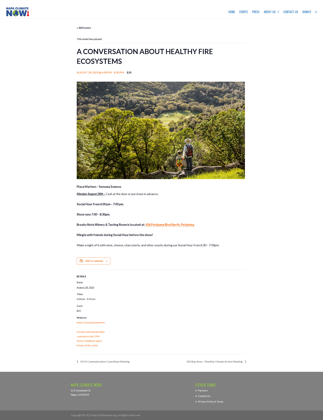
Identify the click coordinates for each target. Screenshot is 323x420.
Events (243, 12)
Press (255, 12)
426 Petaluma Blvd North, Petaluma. (170, 224)
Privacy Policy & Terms (210, 401)
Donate (306, 12)
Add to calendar (94, 260)
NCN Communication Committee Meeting (105, 361)
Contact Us (290, 12)
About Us (270, 12)
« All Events (84, 27)
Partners (203, 390)
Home (231, 12)
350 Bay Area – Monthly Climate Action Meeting (214, 361)
